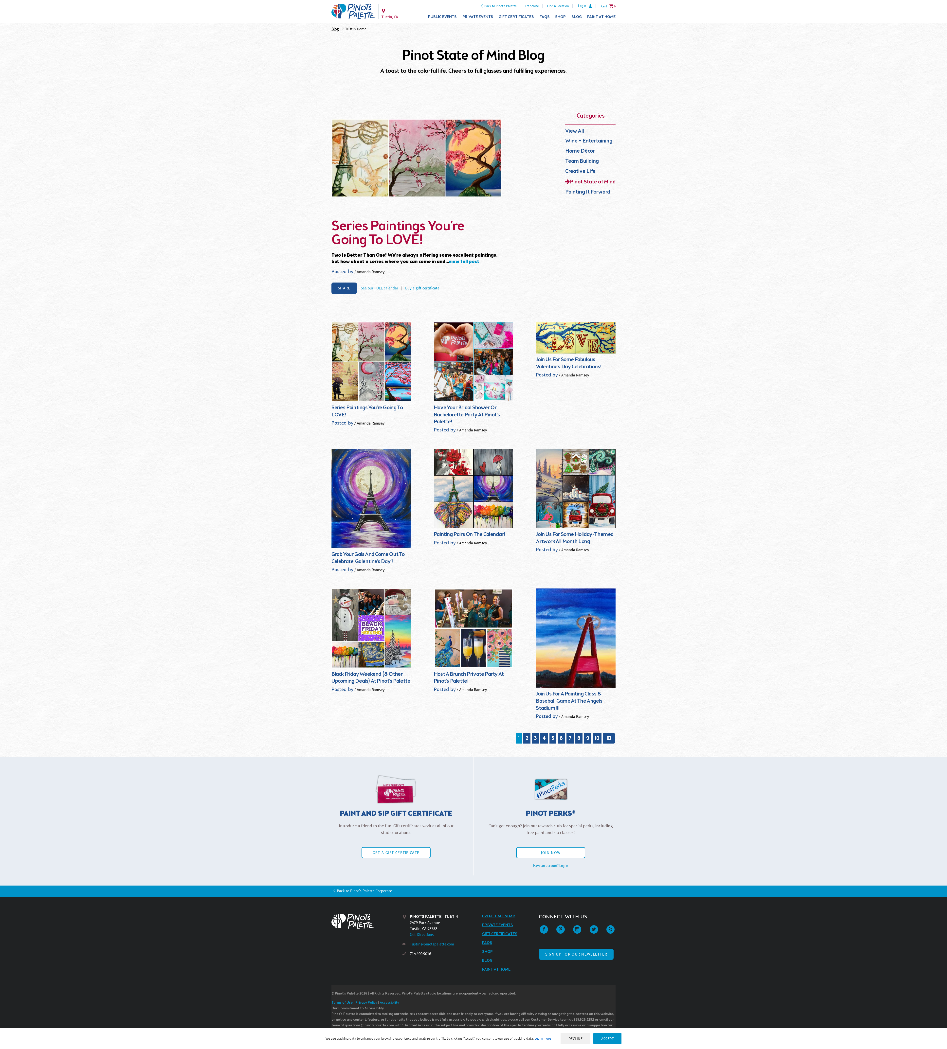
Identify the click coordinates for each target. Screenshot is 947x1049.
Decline (575, 1038)
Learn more (542, 1038)
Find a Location (558, 6)
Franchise (532, 6)
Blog (576, 16)
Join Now (551, 852)
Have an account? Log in (550, 866)
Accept (607, 1038)
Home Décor (580, 151)
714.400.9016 (420, 953)
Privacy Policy (366, 1002)
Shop (560, 16)
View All (574, 131)
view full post (464, 261)
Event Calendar (498, 916)
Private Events (477, 16)
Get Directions (422, 934)
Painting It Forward (587, 192)
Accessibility (389, 1002)
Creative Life (580, 171)
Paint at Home (601, 16)
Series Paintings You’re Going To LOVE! (398, 233)
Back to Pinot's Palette (500, 6)
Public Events (442, 16)
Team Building (582, 161)
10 (597, 738)
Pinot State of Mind (593, 182)
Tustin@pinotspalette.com (432, 944)
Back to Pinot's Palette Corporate (364, 891)
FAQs (545, 16)
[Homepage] (366, 921)
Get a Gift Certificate (396, 852)
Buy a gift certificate (422, 288)
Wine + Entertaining (588, 141)
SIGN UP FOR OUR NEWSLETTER (576, 954)
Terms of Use (342, 1002)
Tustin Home (355, 29)
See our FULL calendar (380, 288)
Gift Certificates (516, 16)
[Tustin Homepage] (353, 11)
